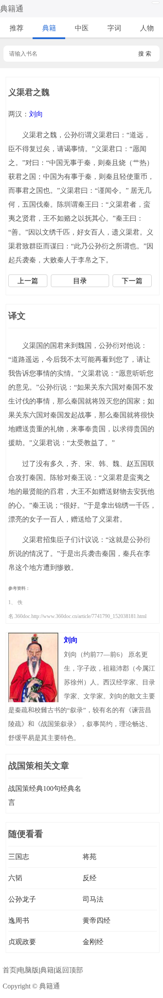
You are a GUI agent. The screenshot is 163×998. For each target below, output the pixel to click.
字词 (114, 28)
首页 (10, 970)
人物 (147, 28)
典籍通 (11, 8)
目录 (80, 280)
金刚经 (93, 941)
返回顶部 (69, 970)
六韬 (15, 878)
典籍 (49, 28)
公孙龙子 (22, 899)
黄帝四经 (96, 920)
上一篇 (27, 280)
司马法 (93, 899)
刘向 (36, 114)
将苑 (89, 856)
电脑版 (28, 970)
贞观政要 (22, 941)
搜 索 (144, 53)
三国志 (18, 856)
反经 (89, 878)
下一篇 (132, 280)
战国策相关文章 (38, 765)
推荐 (16, 28)
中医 (82, 28)
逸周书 (18, 920)
